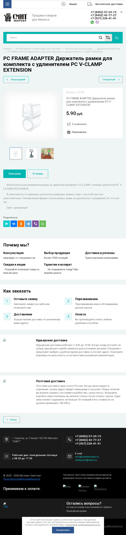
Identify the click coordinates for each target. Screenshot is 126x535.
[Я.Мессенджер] (6, 223)
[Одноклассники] (21, 223)
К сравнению (79, 124)
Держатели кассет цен (108, 49)
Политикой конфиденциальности (83, 525)
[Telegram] (28, 223)
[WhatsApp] (42, 223)
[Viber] (35, 223)
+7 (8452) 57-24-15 (103, 12)
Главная (7, 49)
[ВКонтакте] (13, 223)
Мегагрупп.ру (115, 526)
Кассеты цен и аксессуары (79, 49)
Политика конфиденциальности (21, 478)
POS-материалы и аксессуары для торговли (38, 49)
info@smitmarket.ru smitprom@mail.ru (87, 458)
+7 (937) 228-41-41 (103, 18)
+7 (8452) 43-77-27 (103, 15)
